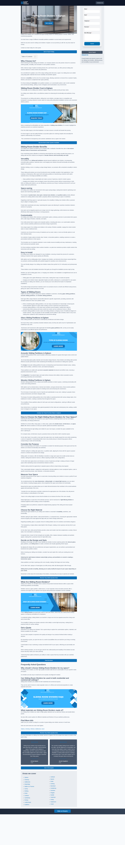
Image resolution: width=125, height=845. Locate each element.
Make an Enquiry (62, 811)
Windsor (32, 729)
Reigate (52, 792)
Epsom (52, 779)
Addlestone (38, 729)
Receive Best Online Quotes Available (49, 142)
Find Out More (49, 660)
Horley (52, 799)
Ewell (52, 781)
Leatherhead (27, 802)
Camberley (27, 797)
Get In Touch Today (49, 51)
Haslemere (53, 801)
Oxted (52, 804)
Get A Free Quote (49, 768)
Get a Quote (49, 23)
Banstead (53, 786)
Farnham (53, 790)
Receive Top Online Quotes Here (49, 577)
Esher (25, 793)
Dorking (52, 783)
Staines (23, 729)
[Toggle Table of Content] (34, 57)
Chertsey (27, 729)
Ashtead (53, 777)
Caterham (53, 797)
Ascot (42, 729)
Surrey (26, 788)
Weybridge (27, 784)
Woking (26, 791)
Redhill (52, 795)
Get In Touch (92, 52)
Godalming (53, 788)
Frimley (26, 800)
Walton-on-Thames (29, 786)
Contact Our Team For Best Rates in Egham (49, 413)
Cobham (26, 795)
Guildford (26, 804)
